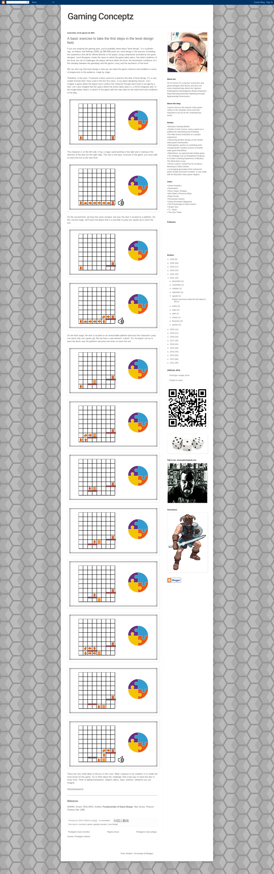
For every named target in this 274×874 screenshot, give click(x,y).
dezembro (176, 281)
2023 (172, 270)
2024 (172, 267)
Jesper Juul (173, 207)
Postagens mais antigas (146, 832)
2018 (172, 337)
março (175, 317)
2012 (172, 359)
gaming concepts (100, 824)
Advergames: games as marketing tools (185, 145)
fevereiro (176, 321)
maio (174, 310)
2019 (172, 333)
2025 (172, 263)
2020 (172, 329)
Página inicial (113, 832)
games (90, 824)
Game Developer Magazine (180, 202)
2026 (172, 259)
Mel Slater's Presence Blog (179, 193)
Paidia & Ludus (176, 380)
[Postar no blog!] (118, 820)
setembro (176, 292)
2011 (172, 363)
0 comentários (104, 820)
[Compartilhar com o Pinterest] (127, 820)
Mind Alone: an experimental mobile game (186, 153)
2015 (172, 348)
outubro (175, 288)
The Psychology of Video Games (182, 204)
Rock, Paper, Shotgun (177, 191)
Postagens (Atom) (82, 836)
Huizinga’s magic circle (179, 375)
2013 (172, 355)
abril (174, 314)
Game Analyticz (175, 186)
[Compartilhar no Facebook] (124, 820)
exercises (82, 824)
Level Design (113, 824)
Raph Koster (173, 196)
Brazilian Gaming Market (178, 126)
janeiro (175, 325)
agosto (175, 296)
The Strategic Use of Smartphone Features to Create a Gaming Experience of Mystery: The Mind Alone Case (186, 158)
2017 (172, 341)
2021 (172, 278)
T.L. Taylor (172, 209)
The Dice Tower (175, 212)
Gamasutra (173, 188)
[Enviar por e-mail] (115, 820)
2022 (172, 274)
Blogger (149, 853)
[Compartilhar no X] (121, 820)
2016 (172, 344)
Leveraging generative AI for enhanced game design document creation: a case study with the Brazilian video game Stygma (187, 172)
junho (175, 306)
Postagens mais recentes (79, 832)
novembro (176, 285)
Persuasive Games (176, 199)
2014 (172, 352)
